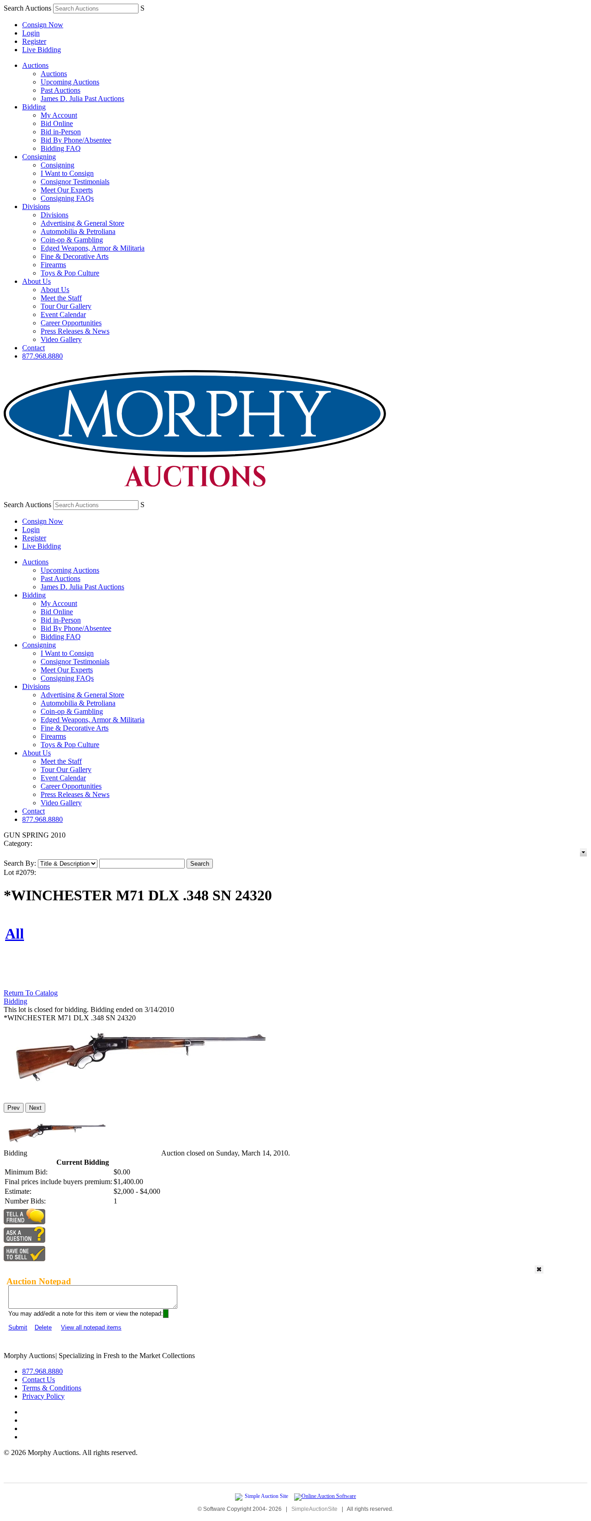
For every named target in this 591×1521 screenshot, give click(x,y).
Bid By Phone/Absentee (76, 140)
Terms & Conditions (51, 1388)
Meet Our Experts (67, 190)
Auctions (35, 65)
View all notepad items (91, 1327)
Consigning (39, 157)
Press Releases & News (75, 331)
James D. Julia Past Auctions (82, 98)
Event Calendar (63, 314)
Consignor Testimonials (75, 182)
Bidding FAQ (61, 148)
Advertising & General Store (82, 223)
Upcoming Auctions (70, 82)
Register (34, 41)
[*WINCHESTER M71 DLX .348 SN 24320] (142, 1092)
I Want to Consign (67, 173)
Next (35, 1107)
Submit (17, 1327)
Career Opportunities (71, 323)
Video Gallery (61, 339)
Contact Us (38, 1379)
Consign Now (42, 25)
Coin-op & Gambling (72, 240)
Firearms (53, 265)
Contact (33, 348)
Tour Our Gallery (66, 306)
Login (31, 33)
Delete (43, 1327)
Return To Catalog (31, 993)
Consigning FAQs (67, 198)
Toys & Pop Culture (70, 273)
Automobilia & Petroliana (78, 231)
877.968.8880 (42, 356)
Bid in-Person (61, 132)
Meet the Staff (61, 298)
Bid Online (57, 123)
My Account (59, 115)
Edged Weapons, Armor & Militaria (93, 248)
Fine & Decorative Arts (75, 256)
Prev (13, 1107)
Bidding (34, 107)
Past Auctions (60, 90)
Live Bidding (41, 50)
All (14, 933)
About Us (36, 281)
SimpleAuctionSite (314, 1509)
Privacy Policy (43, 1396)
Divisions (36, 206)
